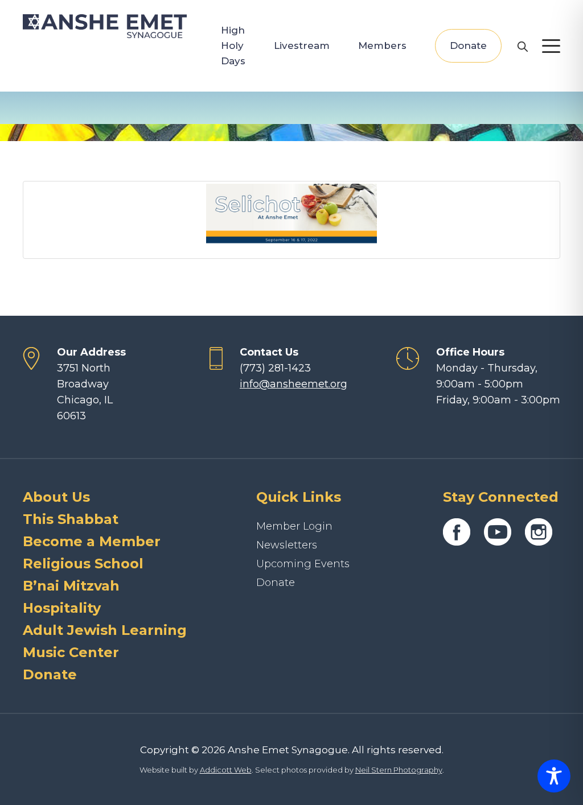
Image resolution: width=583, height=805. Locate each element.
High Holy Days (233, 45)
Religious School (83, 563)
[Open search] (522, 46)
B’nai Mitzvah (71, 585)
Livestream (302, 45)
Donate (468, 45)
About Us (56, 497)
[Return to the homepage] (105, 26)
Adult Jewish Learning (105, 630)
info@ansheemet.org (293, 384)
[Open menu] (551, 46)
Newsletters (286, 545)
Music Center (71, 652)
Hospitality (62, 608)
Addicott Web (226, 769)
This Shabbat (70, 519)
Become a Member (92, 541)
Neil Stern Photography (398, 769)
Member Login (294, 526)
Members (382, 45)
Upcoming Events (303, 564)
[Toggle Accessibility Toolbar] (554, 776)
